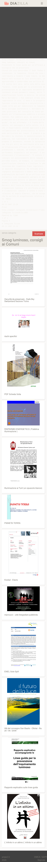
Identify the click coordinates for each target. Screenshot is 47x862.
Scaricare (38, 233)
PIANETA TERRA (12, 523)
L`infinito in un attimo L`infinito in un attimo (23, 842)
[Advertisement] (23, 32)
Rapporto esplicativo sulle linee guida (21, 787)
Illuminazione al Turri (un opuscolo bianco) (23, 488)
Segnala (41, 859)
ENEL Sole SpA (11, 671)
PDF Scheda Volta (12, 394)
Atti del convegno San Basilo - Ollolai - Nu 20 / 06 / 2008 (23, 729)
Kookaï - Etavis (11, 579)
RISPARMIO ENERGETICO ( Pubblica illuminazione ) (21, 430)
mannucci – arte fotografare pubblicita (21, 614)
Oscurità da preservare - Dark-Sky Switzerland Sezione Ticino (19, 300)
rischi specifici (10, 336)
